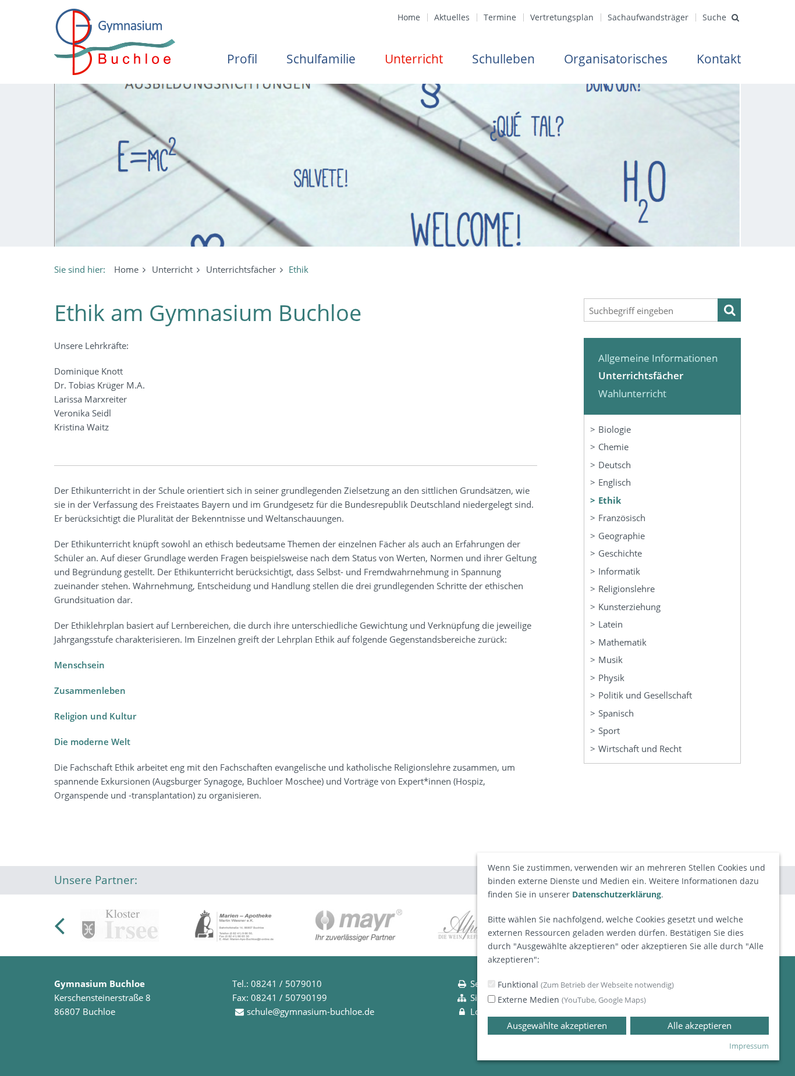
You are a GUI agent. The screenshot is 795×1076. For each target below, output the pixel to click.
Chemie (613, 447)
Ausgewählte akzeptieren (557, 1025)
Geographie (621, 535)
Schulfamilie (321, 59)
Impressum (749, 1046)
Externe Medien (570, 999)
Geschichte (620, 553)
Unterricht (414, 59)
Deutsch (614, 465)
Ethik (609, 500)
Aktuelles (452, 17)
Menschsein (79, 665)
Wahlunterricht (632, 393)
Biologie (614, 429)
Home (409, 17)
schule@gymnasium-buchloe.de (310, 1011)
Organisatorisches (616, 59)
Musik (610, 659)
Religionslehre (626, 588)
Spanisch (616, 713)
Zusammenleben (90, 690)
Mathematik (622, 642)
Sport (609, 730)
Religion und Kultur (95, 716)
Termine (500, 17)
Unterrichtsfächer (241, 269)
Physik (611, 677)
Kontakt (719, 59)
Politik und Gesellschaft (645, 695)
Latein (610, 624)
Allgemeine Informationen (658, 358)
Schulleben (503, 59)
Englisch (614, 482)
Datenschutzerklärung (616, 894)
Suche (714, 17)
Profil (242, 59)
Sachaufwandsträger (648, 17)
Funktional (584, 984)
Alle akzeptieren (700, 1025)
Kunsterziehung (629, 606)
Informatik (619, 571)
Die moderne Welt (92, 741)
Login (481, 1011)
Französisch (621, 517)
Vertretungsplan (562, 17)
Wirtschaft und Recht (640, 748)
